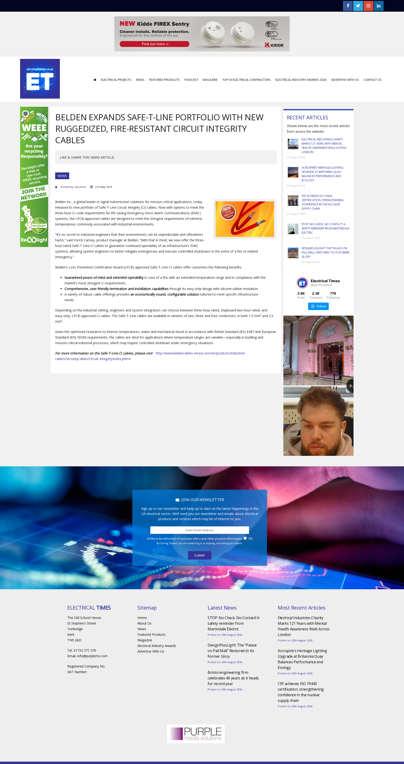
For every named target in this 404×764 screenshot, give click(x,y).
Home (142, 603)
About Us (144, 609)
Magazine (210, 66)
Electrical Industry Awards (156, 631)
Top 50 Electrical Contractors (246, 66)
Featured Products (164, 66)
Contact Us (373, 66)
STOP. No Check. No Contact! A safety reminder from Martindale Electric (326, 214)
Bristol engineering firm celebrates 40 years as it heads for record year (233, 664)
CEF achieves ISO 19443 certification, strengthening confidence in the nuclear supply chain (323, 188)
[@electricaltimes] (302, 269)
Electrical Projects (116, 66)
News (140, 66)
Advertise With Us (345, 66)
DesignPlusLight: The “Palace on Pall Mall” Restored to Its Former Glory (326, 238)
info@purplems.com (92, 642)
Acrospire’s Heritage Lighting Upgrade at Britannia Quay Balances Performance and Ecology (322, 160)
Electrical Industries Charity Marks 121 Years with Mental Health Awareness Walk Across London (324, 131)
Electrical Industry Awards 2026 (300, 66)
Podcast (191, 66)
